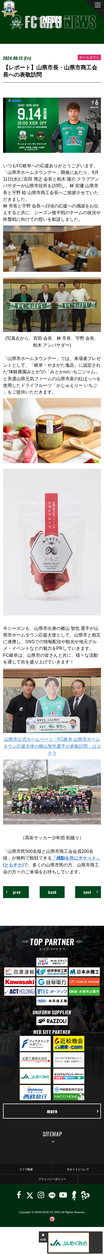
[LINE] (52, 1195)
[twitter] (30, 1195)
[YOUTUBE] (63, 1195)
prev (17, 892)
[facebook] (19, 1195)
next (87, 892)
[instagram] (41, 1195)
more (52, 1111)
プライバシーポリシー (52, 1179)
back (52, 892)
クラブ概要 (26, 1169)
